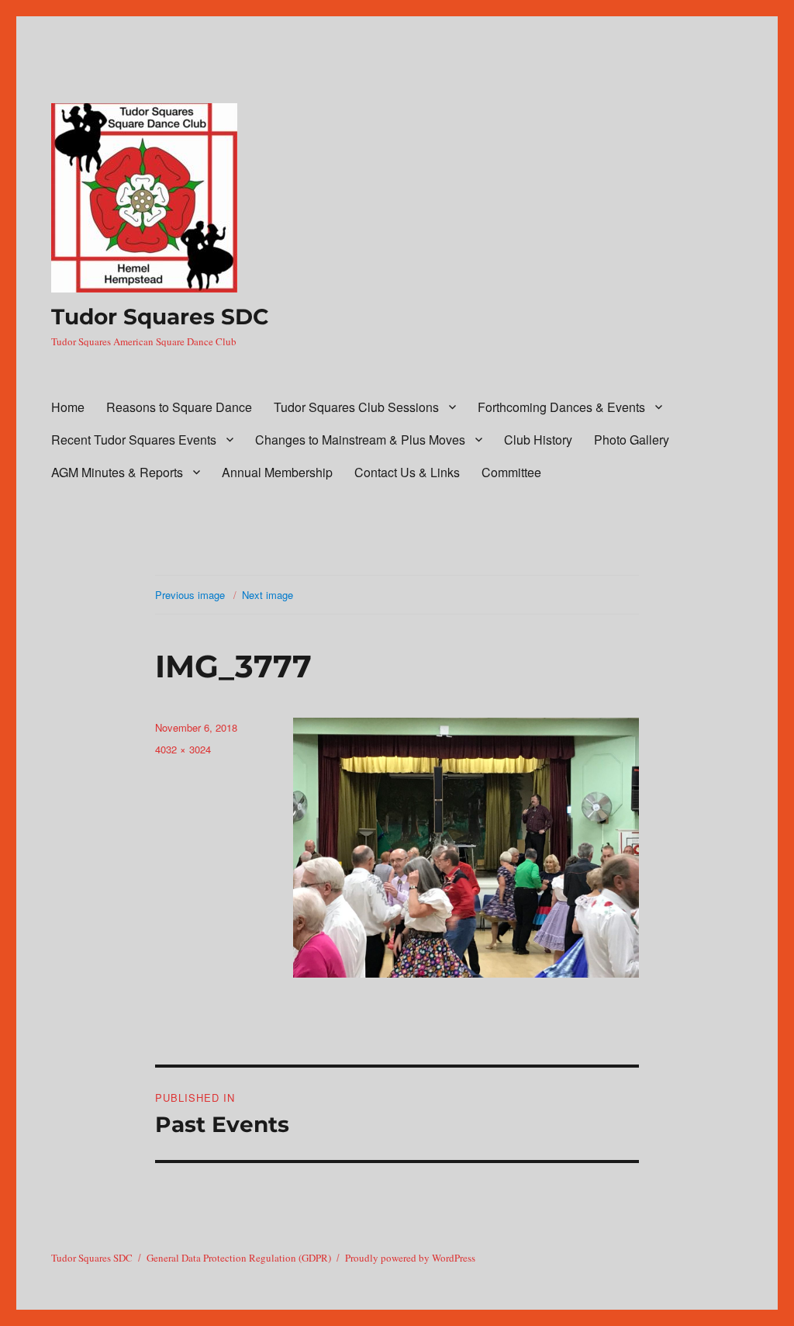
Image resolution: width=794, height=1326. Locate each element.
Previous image (190, 594)
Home (68, 407)
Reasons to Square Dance (179, 407)
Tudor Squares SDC (160, 316)
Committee (511, 472)
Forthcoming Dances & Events (561, 407)
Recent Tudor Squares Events (133, 439)
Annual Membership (277, 472)
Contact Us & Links (407, 472)
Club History (538, 439)
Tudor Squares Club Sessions (356, 407)
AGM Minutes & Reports (117, 472)
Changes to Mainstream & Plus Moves (360, 439)
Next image (267, 594)
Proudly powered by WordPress (410, 1258)
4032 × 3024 (183, 749)
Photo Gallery (631, 439)
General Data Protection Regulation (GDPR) (239, 1258)
